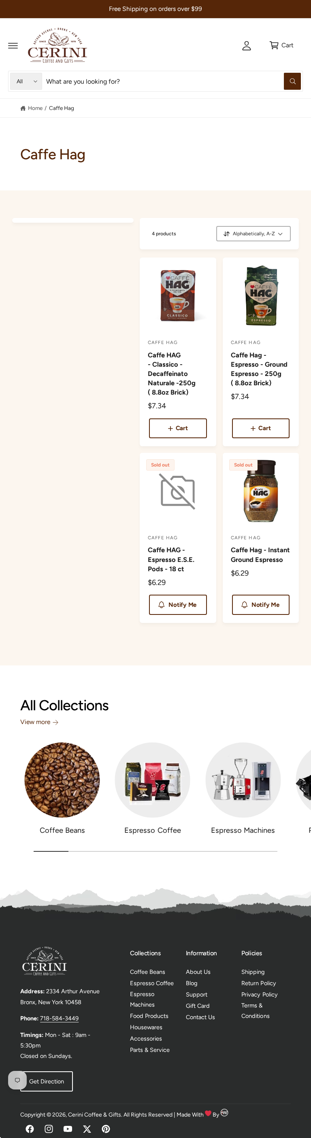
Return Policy (258, 983)
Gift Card (198, 1005)
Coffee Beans (62, 830)
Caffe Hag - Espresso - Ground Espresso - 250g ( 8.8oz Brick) (259, 369)
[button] (13, 45)
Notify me (182, 604)
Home (35, 108)
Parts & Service (150, 1050)
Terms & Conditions (255, 1011)
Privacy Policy (259, 994)
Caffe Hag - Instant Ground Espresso (260, 554)
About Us (198, 971)
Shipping (253, 971)
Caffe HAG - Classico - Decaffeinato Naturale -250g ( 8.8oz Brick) (172, 373)
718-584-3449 (59, 1018)
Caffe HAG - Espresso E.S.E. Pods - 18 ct (171, 559)
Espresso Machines (243, 830)
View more (35, 722)
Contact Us (200, 1017)
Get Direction (46, 1081)
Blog (192, 983)
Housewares (146, 1027)
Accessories (146, 1038)
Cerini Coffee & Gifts (94, 1114)
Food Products (149, 1016)
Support (196, 994)
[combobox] (173, 81)
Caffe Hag (61, 108)
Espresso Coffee (152, 830)
